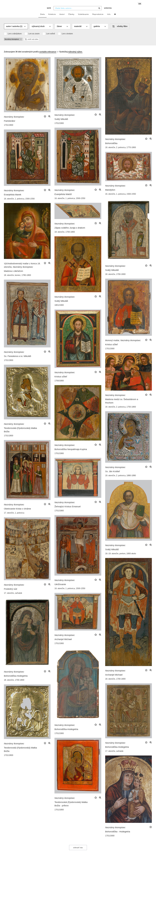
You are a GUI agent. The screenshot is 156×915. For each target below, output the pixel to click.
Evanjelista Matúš (63, 194)
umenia (108, 8)
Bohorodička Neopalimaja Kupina (70, 449)
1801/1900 (59, 305)
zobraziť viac (78, 848)
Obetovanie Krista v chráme (17, 509)
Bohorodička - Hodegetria (117, 831)
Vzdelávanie (83, 14)
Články (71, 14)
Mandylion (110, 190)
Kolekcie (52, 14)
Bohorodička (111, 143)
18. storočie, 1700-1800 (115, 274)
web (49, 8)
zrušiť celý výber (33, 39)
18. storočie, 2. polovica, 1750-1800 (120, 407)
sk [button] (139, 4)
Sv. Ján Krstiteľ (112, 471)
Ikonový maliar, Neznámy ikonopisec (123, 340)
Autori (62, 14)
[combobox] (78, 8)
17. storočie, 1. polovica (14, 513)
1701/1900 (8, 125)
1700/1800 (59, 381)
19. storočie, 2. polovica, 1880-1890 (120, 475)
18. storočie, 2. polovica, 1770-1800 (120, 147)
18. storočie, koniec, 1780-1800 (17, 275)
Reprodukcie (97, 14)
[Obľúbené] (115, 14)
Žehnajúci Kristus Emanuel (67, 506)
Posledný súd (10, 589)
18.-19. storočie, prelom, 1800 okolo (120, 554)
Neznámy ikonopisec (14, 117)
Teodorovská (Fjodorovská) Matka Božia (20, 430)
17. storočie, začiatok (13, 593)
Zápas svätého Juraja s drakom (69, 228)
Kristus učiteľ (111, 344)
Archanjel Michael (113, 675)
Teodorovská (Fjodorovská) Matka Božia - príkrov (71, 804)
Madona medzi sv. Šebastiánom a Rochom (121, 401)
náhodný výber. (75, 52)
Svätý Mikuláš (61, 119)
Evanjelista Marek (12, 194)
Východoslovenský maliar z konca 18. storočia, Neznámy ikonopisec (22, 265)
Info (109, 14)
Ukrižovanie (60, 584)
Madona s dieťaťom (13, 271)
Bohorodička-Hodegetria (16, 676)
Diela (42, 14)
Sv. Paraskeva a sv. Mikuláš (17, 356)
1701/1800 (8, 436)
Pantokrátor (9, 121)
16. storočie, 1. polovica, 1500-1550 (69, 198)
